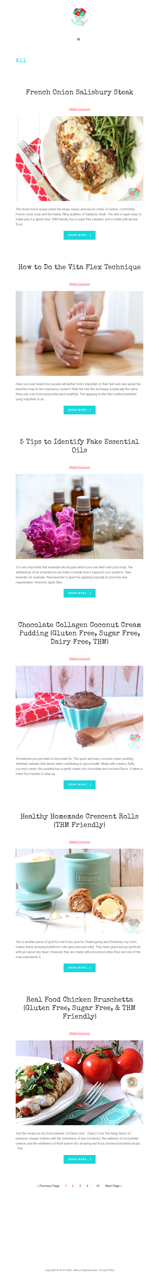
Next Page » (113, 1187)
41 (99, 1186)
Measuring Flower (79, 17)
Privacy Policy (106, 1270)
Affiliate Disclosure (79, 109)
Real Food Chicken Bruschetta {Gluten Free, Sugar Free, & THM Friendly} (79, 1008)
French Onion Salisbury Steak (79, 92)
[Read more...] (82, 237)
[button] (79, 39)
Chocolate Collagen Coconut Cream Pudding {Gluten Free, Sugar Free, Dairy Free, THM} (79, 634)
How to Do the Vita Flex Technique (79, 267)
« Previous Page (48, 1187)
